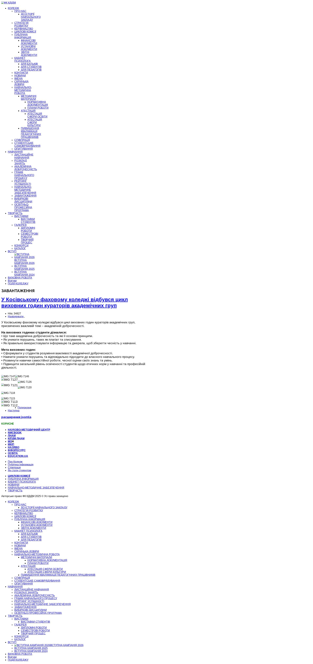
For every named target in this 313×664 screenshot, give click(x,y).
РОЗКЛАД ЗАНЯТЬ (20, 162)
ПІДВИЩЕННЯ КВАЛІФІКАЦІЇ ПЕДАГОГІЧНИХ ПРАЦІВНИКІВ (31, 132)
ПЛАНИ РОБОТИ (38, 107)
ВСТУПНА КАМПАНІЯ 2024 (24, 273)
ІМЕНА (18, 78)
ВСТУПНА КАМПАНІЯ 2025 (24, 267)
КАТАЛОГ (20, 248)
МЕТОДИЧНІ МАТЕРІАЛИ (28, 97)
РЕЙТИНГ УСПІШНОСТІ (22, 182)
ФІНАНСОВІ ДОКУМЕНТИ (29, 42)
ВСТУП (12, 251)
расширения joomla (16, 417)
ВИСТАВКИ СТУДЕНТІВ (28, 220)
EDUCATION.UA (18, 456)
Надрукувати (16, 316)
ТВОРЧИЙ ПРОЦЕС (27, 241)
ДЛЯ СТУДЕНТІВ (31, 66)
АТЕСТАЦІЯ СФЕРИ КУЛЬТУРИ (34, 122)
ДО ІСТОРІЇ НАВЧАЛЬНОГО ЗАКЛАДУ (31, 17)
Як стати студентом (19, 470)
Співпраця (14, 467)
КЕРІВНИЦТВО (23, 28)
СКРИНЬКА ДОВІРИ (21, 83)
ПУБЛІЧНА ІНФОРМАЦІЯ (22, 36)
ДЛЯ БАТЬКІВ (29, 63)
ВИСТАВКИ (21, 216)
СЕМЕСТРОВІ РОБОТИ (29, 235)
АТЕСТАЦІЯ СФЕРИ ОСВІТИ (37, 115)
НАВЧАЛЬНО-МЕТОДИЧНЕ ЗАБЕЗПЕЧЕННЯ (25, 190)
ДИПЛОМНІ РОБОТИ (28, 229)
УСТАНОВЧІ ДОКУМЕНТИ (29, 48)
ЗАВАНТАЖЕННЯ (25, 195)
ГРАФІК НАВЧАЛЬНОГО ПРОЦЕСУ (24, 175)
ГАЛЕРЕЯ (20, 225)
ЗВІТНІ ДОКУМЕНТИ (29, 53)
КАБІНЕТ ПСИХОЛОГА (22, 59)
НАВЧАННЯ (15, 151)
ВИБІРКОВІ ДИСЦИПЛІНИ (23, 200)
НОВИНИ (20, 75)
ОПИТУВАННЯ (23, 148)
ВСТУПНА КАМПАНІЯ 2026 (24, 261)
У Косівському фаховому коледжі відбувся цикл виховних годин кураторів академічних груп (64, 302)
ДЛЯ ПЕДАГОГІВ (31, 69)
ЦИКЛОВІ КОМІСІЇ (25, 31)
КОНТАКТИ (21, 72)
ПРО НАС (20, 11)
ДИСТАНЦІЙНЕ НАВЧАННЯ (23, 156)
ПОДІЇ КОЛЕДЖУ (18, 283)
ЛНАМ (12, 435)
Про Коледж (15, 461)
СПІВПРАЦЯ (22, 140)
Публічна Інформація (20, 464)
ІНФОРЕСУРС (17, 450)
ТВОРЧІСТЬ (15, 213)
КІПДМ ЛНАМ (16, 438)
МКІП (11, 444)
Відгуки (12, 280)
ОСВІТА (13, 453)
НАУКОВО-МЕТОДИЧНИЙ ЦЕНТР (29, 429)
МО (10, 441)
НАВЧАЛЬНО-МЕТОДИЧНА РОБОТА (23, 90)
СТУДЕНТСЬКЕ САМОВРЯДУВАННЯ (27, 144)
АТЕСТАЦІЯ (28, 110)
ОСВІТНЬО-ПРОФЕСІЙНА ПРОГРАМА (23, 207)
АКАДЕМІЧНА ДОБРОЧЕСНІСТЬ (25, 168)
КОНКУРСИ (21, 245)
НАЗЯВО (13, 447)
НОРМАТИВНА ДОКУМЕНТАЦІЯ (37, 103)
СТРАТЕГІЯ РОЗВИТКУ (21, 24)
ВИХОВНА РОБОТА (20, 277)
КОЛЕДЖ (13, 8)
